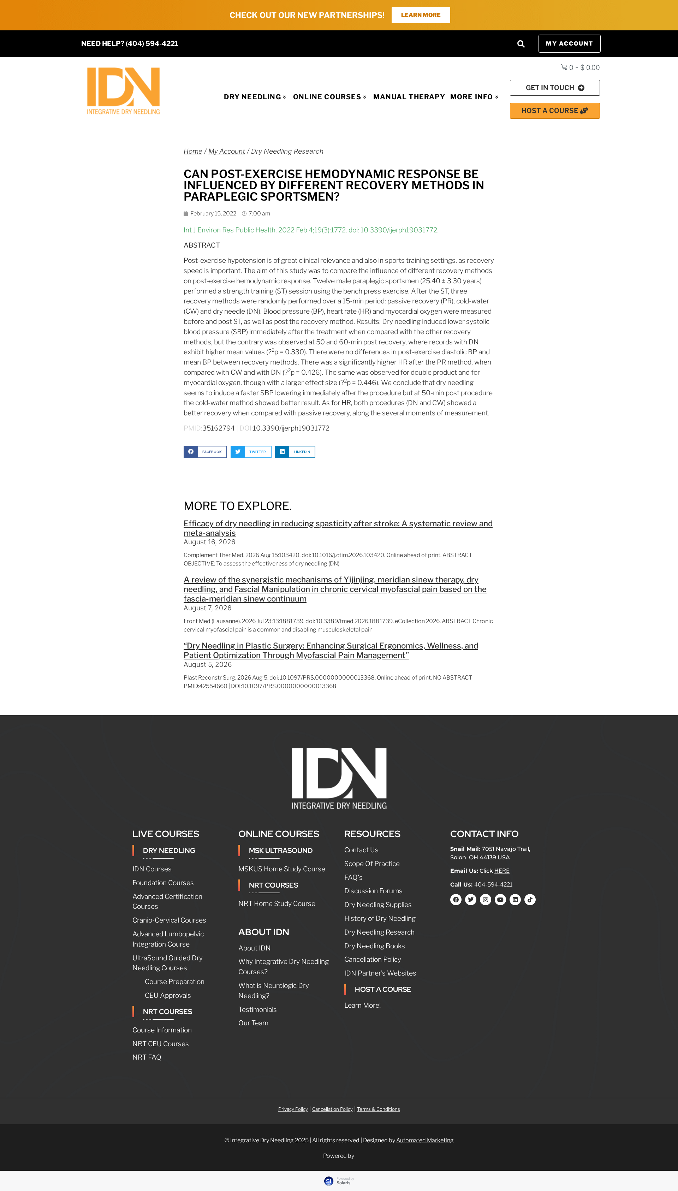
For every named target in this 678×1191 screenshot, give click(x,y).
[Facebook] (456, 899)
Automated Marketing (425, 1140)
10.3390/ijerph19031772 (291, 428)
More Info (471, 97)
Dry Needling (252, 97)
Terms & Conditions (378, 1109)
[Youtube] (500, 899)
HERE (502, 870)
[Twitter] (470, 899)
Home (193, 151)
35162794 (218, 428)
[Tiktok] (530, 899)
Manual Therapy (409, 97)
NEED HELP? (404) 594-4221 (129, 43)
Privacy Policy (293, 1109)
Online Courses (327, 97)
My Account (226, 151)
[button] (521, 44)
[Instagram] (485, 899)
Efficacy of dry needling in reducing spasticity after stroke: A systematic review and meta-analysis (338, 528)
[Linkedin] (515, 899)
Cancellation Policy (332, 1109)
